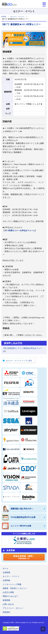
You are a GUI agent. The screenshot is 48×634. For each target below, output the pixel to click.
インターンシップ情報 (12, 584)
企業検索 (6, 572)
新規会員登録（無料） (24, 557)
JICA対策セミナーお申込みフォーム (20, 230)
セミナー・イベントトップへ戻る (19, 361)
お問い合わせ (8, 604)
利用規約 (6, 612)
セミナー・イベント (17, 17)
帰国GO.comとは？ (10, 596)
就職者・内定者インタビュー (15, 588)
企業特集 (6, 580)
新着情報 (6, 600)
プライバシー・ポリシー (13, 608)
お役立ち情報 (8, 592)
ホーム (5, 568)
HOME (3, 17)
